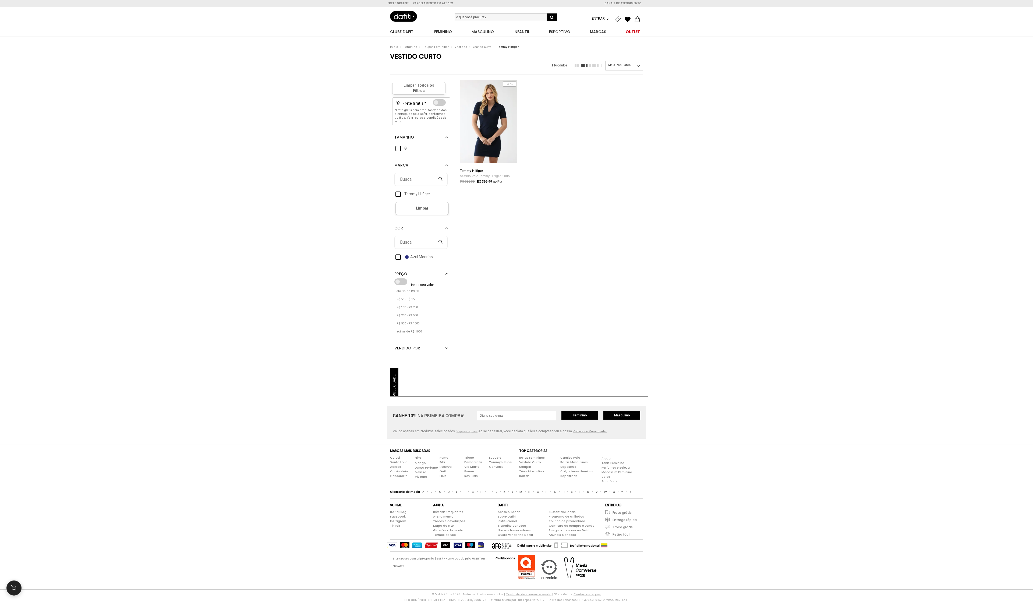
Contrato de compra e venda (572, 525)
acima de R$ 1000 (409, 331)
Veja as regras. (467, 431)
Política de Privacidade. (590, 431)
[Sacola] (638, 19)
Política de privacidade (567, 521)
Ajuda (606, 458)
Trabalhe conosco (512, 525)
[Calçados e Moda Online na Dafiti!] (403, 16)
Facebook (398, 516)
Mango (420, 463)
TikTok (395, 525)
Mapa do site (443, 525)
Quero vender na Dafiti (515, 535)
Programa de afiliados (566, 516)
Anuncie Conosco (562, 535)
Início (394, 47)
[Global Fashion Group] (501, 545)
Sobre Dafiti (507, 516)
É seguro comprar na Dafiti (569, 530)
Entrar (599, 18)
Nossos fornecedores (514, 530)
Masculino (622, 415)
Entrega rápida (625, 520)
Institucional (507, 521)
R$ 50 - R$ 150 (406, 299)
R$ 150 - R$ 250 (407, 307)
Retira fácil (621, 534)
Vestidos (461, 47)
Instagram (398, 521)
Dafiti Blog (398, 512)
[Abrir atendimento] (14, 588)
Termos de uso (444, 535)
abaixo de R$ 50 (408, 291)
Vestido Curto (481, 47)
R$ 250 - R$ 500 (407, 315)
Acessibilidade (509, 512)
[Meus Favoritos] (629, 19)
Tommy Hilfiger (508, 47)
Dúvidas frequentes (448, 512)
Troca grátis (623, 527)
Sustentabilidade (562, 512)
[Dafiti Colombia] (604, 545)
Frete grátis (622, 512)
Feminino (410, 47)
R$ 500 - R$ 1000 (408, 323)
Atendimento (443, 516)
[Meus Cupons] (619, 19)
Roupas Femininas (436, 47)
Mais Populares (619, 65)
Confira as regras (587, 594)
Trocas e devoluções (449, 521)
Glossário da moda (448, 530)
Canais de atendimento (622, 3)
